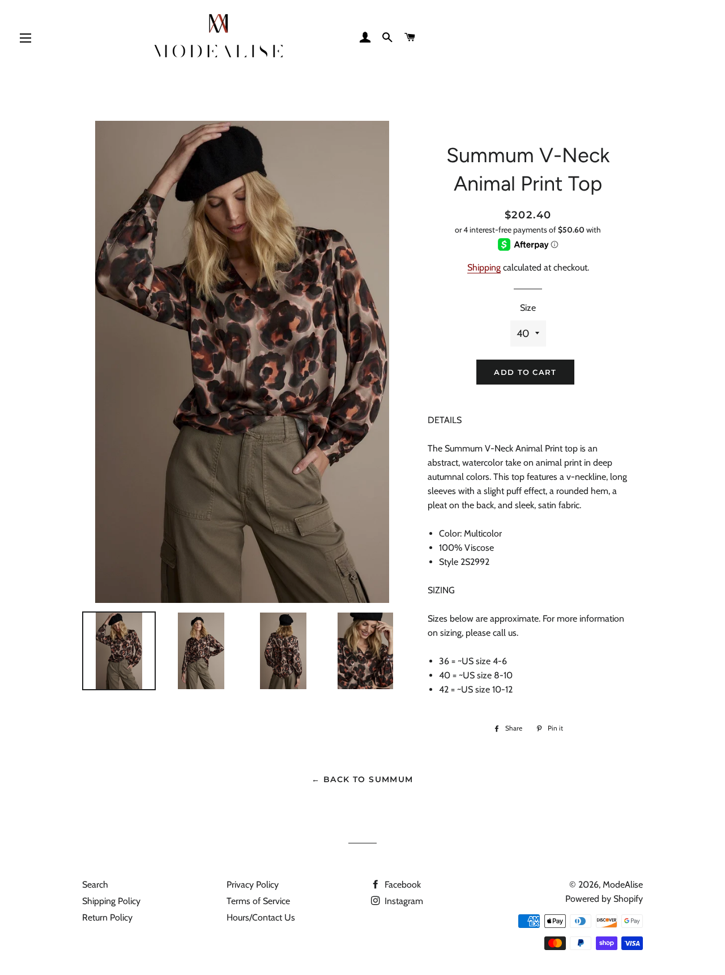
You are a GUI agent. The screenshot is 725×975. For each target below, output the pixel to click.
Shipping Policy (111, 901)
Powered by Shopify (604, 898)
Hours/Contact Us (261, 917)
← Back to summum (362, 779)
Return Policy (107, 917)
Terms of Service (258, 901)
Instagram (402, 901)
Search (95, 884)
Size (528, 307)
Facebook (401, 884)
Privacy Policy (253, 884)
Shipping (484, 267)
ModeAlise (623, 884)
